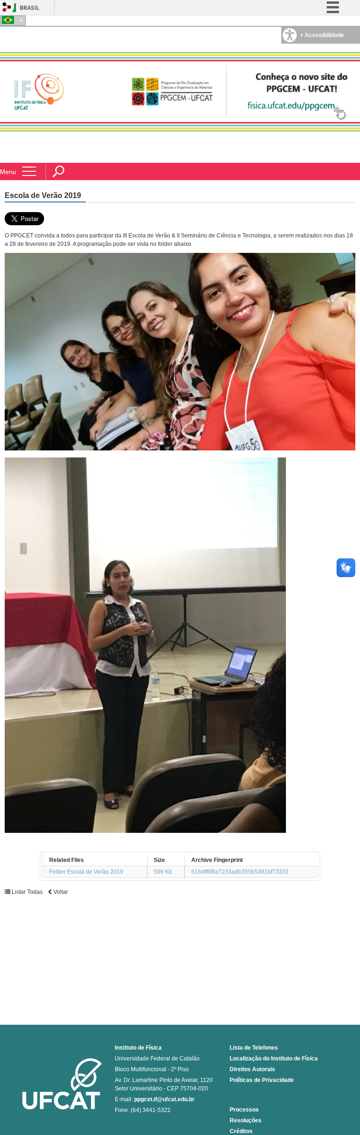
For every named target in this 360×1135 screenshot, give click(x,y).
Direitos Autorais (252, 1069)
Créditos (241, 1131)
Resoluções (246, 1120)
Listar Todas (27, 892)
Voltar (60, 892)
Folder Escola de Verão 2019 (86, 871)
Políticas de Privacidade (262, 1080)
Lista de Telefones (254, 1047)
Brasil (29, 8)
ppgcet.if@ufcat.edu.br (164, 1099)
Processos (244, 1109)
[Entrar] (7, 7)
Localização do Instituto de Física (274, 1058)
